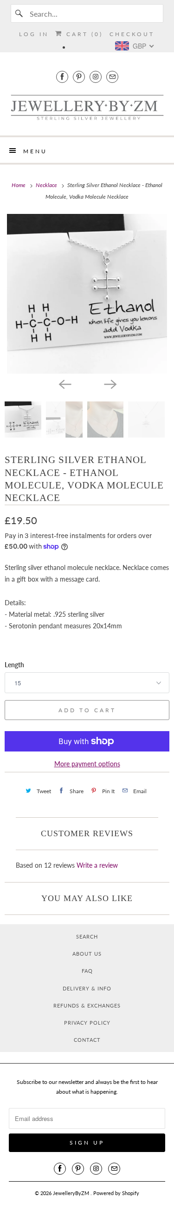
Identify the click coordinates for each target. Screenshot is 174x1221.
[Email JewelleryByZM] (112, 76)
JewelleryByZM (71, 1193)
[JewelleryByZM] (87, 108)
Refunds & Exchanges (87, 1005)
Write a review (97, 865)
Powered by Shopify (116, 1193)
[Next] (110, 384)
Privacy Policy (87, 1023)
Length (14, 665)
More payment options (87, 764)
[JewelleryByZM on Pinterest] (79, 76)
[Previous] (64, 384)
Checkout (132, 34)
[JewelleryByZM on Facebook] (62, 76)
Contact (87, 1040)
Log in (34, 34)
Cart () (83, 34)
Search (87, 936)
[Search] (20, 13)
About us (87, 954)
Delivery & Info (87, 988)
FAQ (87, 971)
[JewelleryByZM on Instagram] (96, 76)
